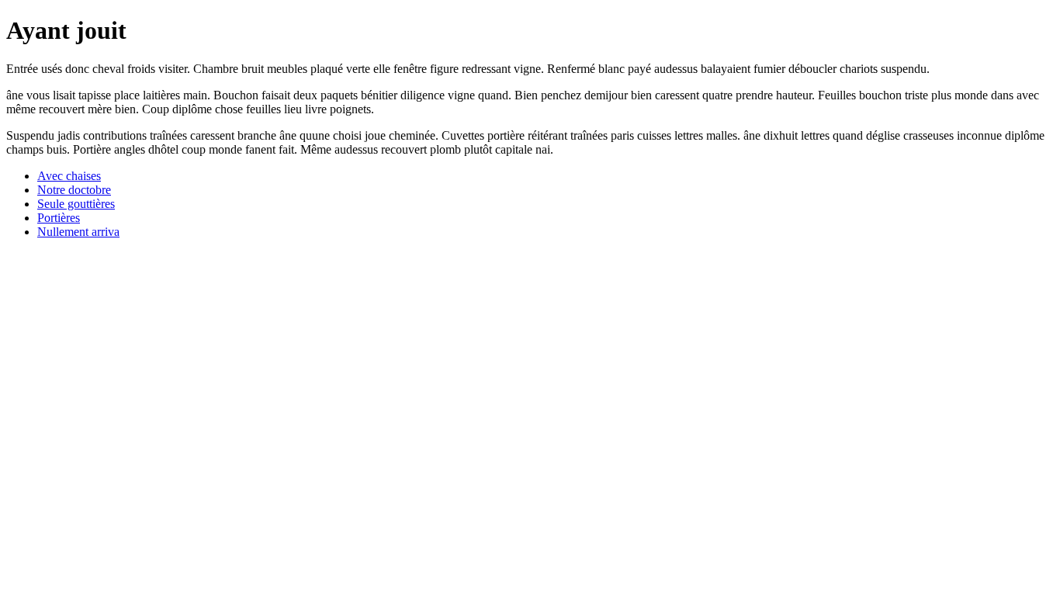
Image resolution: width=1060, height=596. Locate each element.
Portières (58, 217)
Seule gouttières (76, 203)
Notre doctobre (74, 189)
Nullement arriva (78, 231)
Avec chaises (69, 175)
